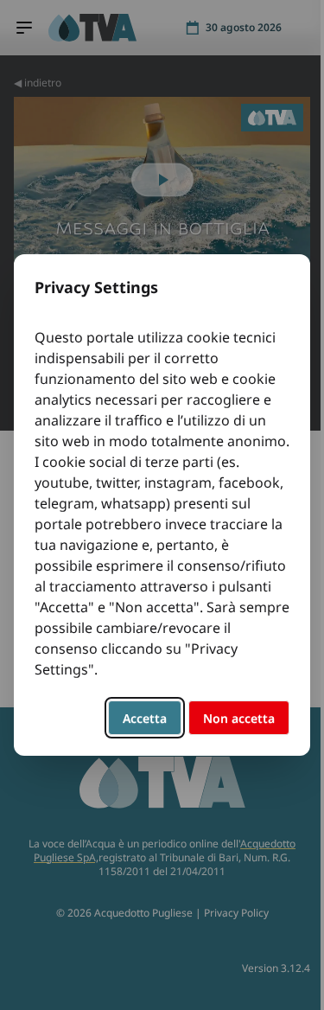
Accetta (145, 718)
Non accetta (239, 718)
